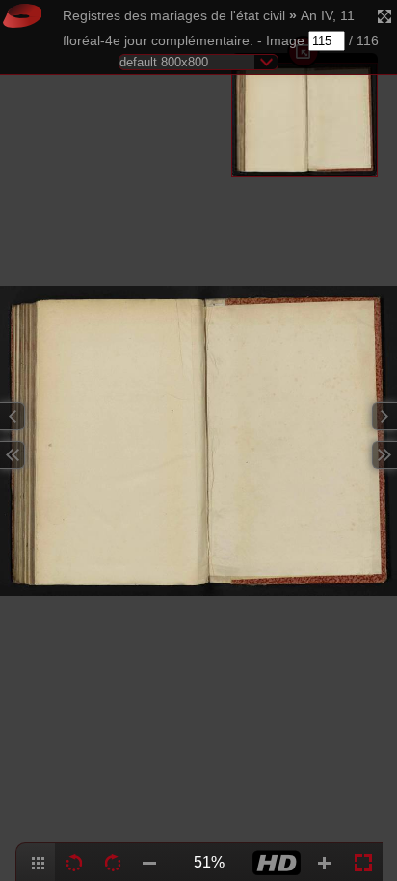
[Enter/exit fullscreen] (384, 16)
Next (384, 416)
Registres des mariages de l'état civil (174, 16)
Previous (12, 416)
